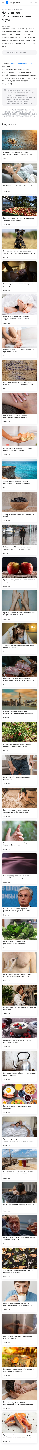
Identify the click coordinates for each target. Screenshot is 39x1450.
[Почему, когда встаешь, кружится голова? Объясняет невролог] (19, 868)
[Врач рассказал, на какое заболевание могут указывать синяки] (19, 605)
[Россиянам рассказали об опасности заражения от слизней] (19, 1362)
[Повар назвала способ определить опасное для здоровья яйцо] (19, 441)
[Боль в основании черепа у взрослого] (19, 1197)
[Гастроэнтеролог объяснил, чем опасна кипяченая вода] (19, 1066)
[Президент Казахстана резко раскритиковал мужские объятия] (19, 901)
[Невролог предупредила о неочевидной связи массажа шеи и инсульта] (19, 1395)
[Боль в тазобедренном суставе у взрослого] (19, 770)
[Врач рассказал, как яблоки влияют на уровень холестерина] (19, 211)
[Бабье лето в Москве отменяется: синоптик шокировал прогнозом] (19, 540)
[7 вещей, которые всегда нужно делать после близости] (19, 638)
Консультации (6, 9)
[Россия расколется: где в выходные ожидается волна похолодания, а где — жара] (19, 244)
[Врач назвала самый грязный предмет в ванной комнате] (19, 1329)
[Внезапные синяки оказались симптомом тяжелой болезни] (19, 408)
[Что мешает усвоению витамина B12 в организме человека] (19, 1263)
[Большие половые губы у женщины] (19, 178)
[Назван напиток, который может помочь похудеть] (19, 1000)
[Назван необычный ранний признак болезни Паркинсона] (19, 836)
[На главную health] (14, 2)
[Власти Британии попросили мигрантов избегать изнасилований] (19, 704)
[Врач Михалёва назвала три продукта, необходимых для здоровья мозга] (19, 1427)
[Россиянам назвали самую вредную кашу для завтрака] (19, 1033)
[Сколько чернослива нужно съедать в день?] (19, 507)
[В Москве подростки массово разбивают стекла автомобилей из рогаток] (19, 145)
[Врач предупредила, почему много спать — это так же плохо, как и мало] (19, 1132)
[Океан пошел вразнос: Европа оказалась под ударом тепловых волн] (19, 474)
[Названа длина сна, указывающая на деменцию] (19, 276)
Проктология (18, 9)
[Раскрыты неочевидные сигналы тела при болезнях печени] (19, 342)
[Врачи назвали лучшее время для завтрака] (19, 1099)
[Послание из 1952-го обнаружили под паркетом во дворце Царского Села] (19, 375)
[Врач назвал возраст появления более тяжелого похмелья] (19, 1230)
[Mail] (7, 2)
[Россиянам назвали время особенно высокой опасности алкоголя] (19, 1164)
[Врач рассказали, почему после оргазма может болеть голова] (19, 803)
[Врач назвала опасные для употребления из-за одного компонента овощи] (19, 934)
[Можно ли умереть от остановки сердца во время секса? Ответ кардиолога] (19, 309)
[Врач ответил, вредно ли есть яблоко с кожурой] (19, 572)
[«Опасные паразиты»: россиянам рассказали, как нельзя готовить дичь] (19, 671)
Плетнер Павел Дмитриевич (21, 63)
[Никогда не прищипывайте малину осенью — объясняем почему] (19, 737)
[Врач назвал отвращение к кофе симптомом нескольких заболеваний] (19, 1296)
